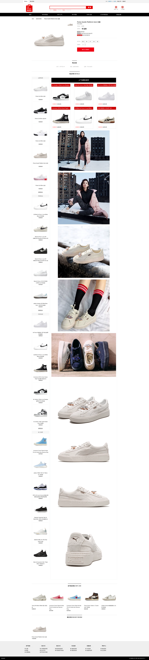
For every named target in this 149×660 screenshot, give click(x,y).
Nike (50, 10)
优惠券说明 (89, 650)
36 (86, 41)
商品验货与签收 (60, 650)
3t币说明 (89, 648)
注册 (115, 1)
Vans (64, 10)
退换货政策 (74, 650)
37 (90, 41)
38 (94, 41)
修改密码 (104, 648)
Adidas (55, 10)
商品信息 (74, 63)
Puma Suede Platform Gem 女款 (40, 163)
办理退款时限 (44, 648)
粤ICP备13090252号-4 (140, 658)
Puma (59, 10)
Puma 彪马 (79, 23)
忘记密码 (104, 650)
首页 (33, 18)
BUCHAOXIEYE (86, 35)
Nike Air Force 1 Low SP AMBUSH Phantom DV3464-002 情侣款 (40, 238)
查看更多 (40, 192)
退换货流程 (74, 648)
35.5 (83, 41)
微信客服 (32, 1)
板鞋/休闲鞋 (39, 18)
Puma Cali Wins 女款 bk (40, 118)
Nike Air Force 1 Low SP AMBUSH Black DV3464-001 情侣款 (40, 260)
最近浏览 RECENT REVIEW (74, 617)
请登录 (109, 1)
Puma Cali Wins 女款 (40, 96)
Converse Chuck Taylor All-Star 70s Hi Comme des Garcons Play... (56, 607)
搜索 (89, 7)
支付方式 (43, 650)
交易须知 (28, 652)
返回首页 (3, 658)
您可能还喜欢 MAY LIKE (74, 586)
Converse (69, 10)
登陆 (27, 650)
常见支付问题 (44, 652)
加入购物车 (85, 49)
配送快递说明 (59, 648)
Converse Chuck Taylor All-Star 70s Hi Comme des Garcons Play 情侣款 (40, 452)
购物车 (124, 1)
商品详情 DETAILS (74, 73)
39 (97, 41)
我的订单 (119, 1)
